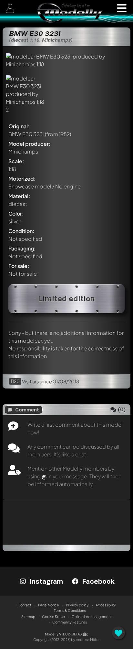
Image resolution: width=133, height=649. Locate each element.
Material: (19, 196)
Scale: (16, 161)
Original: (19, 126)
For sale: (18, 265)
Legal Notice (48, 605)
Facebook (97, 581)
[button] (122, 8)
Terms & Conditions (70, 610)
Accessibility (106, 605)
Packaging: (22, 248)
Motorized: (22, 178)
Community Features (69, 622)
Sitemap (28, 616)
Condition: (21, 231)
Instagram (45, 581)
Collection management (92, 616)
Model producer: (29, 143)
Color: (16, 213)
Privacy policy (77, 605)
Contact (24, 605)
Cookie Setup (53, 616)
